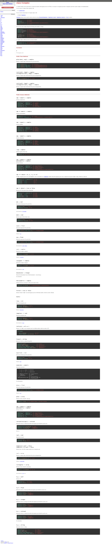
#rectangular (2, 50)
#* (0, 18)
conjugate (22, 257)
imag (23, 322)
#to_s (1, 55)
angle (23, 245)
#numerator (2, 42)
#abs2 (1, 27)
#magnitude (2, 41)
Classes (7, 3)
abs (20, 361)
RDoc (6, 541)
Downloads (9, 0)
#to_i (1, 53)
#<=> (1, 24)
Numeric (1, 11)
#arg (1, 29)
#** (0, 19)
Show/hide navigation (7, 7)
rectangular (22, 461)
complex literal (21, 10)
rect (23, 473)
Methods (10, 3)
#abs (1, 26)
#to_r (1, 54)
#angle (1, 28)
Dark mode (14, 0)
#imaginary (2, 38)
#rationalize (2, 46)
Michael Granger (10, 542)
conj (23, 269)
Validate (2, 540)
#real (1, 47)
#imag (1, 37)
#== (1, 25)
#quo (1, 45)
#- (0, 21)
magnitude (24, 211)
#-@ (1, 22)
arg (20, 233)
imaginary (22, 309)
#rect (1, 49)
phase (26, 245)
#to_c (1, 51)
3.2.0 (5, 0)
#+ (0, 20)
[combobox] (7, 5)
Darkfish (5, 542)
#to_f (1, 52)
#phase (1, 43)
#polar (1, 44)
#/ (0, 23)
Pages (4, 3)
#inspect (1, 40)
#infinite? (2, 39)
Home (1, 0)
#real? (1, 48)
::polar (1, 15)
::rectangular (2, 17)
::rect (1, 16)
